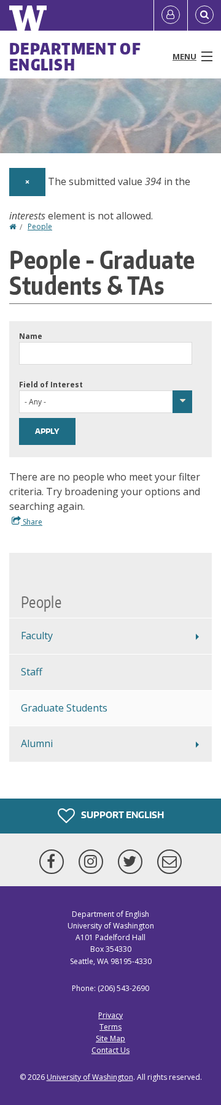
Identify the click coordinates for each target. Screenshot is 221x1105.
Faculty (37, 635)
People (40, 226)
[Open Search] (204, 15)
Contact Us (110, 1050)
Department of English (75, 56)
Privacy (110, 1015)
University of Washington (90, 1077)
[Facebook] (54, 861)
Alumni (37, 743)
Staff (31, 671)
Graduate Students (64, 708)
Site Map (110, 1038)
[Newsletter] (169, 861)
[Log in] (170, 15)
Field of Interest (51, 384)
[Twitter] (132, 861)
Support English (121, 815)
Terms (110, 1027)
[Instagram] (93, 861)
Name (30, 336)
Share (31, 522)
